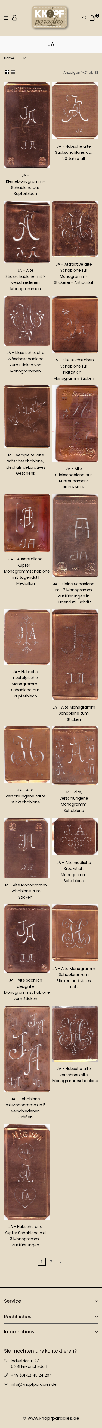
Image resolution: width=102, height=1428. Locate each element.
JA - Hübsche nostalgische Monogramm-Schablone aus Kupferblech (25, 684)
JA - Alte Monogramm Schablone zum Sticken (73, 713)
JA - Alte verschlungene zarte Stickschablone (25, 796)
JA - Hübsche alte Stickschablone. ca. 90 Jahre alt (73, 152)
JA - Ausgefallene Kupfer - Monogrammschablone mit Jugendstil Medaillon (27, 571)
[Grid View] (7, 73)
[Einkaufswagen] (92, 17)
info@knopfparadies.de (34, 1384)
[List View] (13, 73)
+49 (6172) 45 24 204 (31, 1375)
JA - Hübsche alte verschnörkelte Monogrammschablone (75, 1074)
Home (9, 58)
